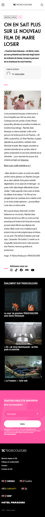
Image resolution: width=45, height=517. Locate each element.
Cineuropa (24, 159)
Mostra (7, 17)
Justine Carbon (19, 74)
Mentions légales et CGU (9, 459)
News (14, 17)
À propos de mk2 (7, 469)
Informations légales (10, 434)
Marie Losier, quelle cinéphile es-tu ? (17, 165)
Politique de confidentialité (10, 462)
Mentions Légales (10, 510)
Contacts (4, 466)
